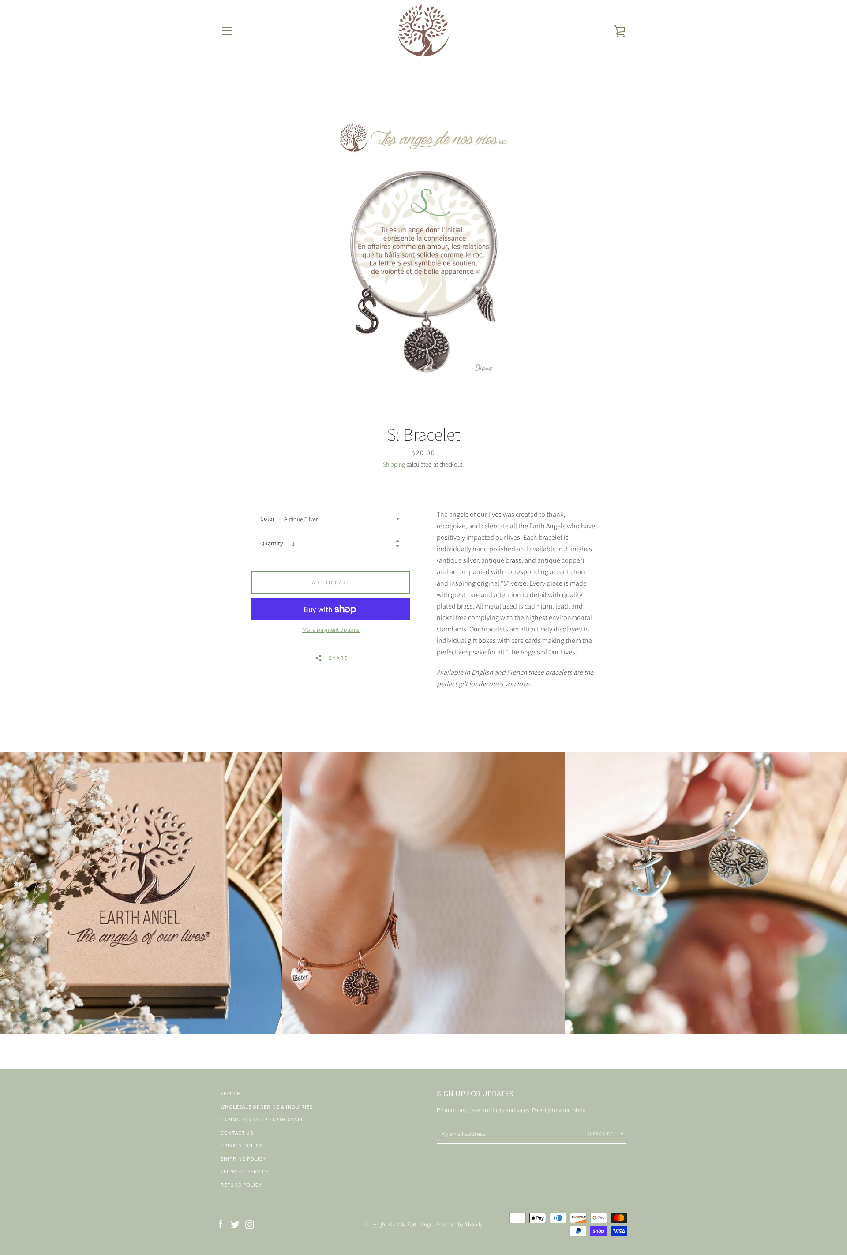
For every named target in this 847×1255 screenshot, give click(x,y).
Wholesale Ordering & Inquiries (267, 1106)
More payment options (331, 630)
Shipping (394, 464)
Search (231, 1093)
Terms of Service (245, 1171)
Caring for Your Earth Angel (262, 1119)
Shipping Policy (243, 1158)
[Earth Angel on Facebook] (220, 1224)
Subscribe (601, 1134)
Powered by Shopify (459, 1224)
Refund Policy (241, 1184)
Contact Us (237, 1132)
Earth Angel (420, 1224)
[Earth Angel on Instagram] (249, 1224)
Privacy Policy (241, 1145)
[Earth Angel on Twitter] (235, 1224)
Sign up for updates (475, 1093)
